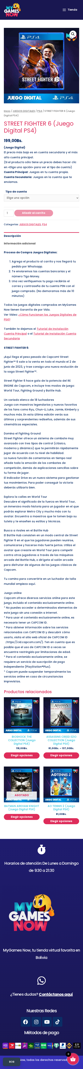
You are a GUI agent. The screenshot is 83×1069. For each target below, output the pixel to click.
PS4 (39, 111)
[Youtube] (47, 1022)
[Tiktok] (57, 1022)
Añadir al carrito (33, 213)
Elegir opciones (22, 755)
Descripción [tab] (12, 236)
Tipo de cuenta (16, 192)
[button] (72, 34)
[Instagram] (36, 1022)
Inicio (7, 111)
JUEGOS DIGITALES (24, 111)
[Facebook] (25, 1022)
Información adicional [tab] (20, 243)
